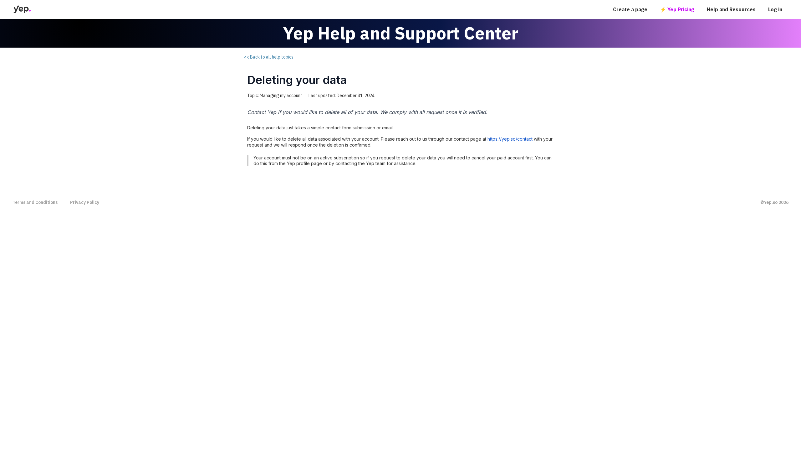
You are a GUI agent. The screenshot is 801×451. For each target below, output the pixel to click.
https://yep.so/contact (510, 139)
